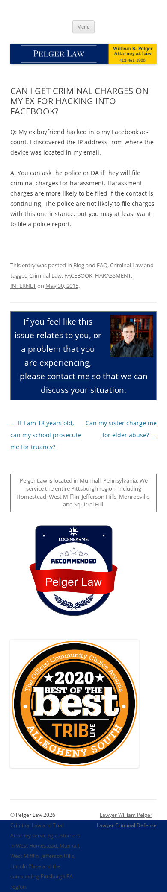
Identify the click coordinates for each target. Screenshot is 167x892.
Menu (83, 26)
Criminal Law (126, 265)
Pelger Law (73, 581)
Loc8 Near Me (73, 539)
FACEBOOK (78, 275)
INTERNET (23, 286)
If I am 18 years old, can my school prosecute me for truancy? (45, 435)
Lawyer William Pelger (126, 815)
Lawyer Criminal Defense (127, 825)
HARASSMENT (113, 275)
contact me (68, 376)
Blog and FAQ (90, 265)
